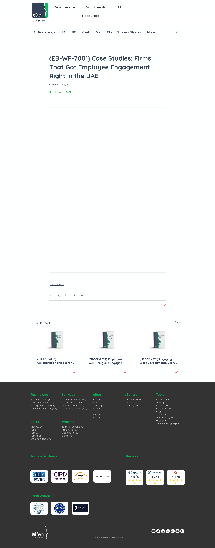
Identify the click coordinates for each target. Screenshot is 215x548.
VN (98, 32)
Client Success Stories (124, 32)
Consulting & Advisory (74, 399)
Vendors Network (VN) (74, 408)
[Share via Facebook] (50, 295)
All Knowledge (44, 32)
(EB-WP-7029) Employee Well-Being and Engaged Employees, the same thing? (105, 361)
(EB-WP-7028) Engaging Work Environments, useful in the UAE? (157, 361)
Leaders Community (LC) (75, 405)
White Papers (57, 284)
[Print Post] (81, 295)
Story (96, 402)
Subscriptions (163, 399)
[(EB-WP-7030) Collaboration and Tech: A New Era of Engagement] (56, 341)
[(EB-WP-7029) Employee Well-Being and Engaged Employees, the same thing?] (107, 341)
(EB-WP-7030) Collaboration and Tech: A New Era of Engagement (54, 361)
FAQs (159, 411)
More (151, 32)
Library (160, 402)
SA (64, 32)
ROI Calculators (164, 408)
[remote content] (107, 189)
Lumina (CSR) (132, 405)
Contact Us (162, 414)
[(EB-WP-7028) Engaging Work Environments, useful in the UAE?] (158, 341)
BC (74, 32)
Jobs (33, 429)
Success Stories (165, 405)
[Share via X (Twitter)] (58, 295)
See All (178, 322)
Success (97, 408)
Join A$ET (35, 435)
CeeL (86, 32)
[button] (65, 7)
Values (97, 417)
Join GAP (35, 432)
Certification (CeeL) (72, 402)
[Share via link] (73, 295)
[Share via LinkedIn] (66, 295)
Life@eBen (36, 426)
